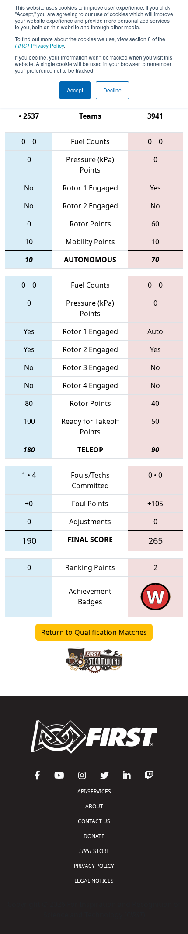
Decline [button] (112, 90)
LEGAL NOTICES (94, 881)
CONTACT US (94, 821)
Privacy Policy (39, 45)
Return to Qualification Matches (94, 632)
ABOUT (94, 806)
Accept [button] (75, 90)
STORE (94, 851)
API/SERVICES (94, 791)
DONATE (94, 836)
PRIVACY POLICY (94, 866)
